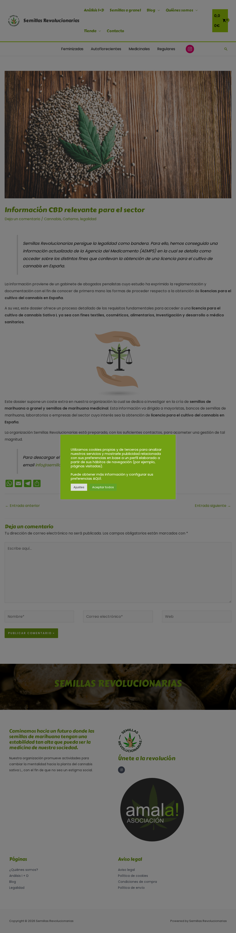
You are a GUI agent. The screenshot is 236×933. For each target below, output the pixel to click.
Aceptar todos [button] (103, 487)
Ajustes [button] (79, 487)
